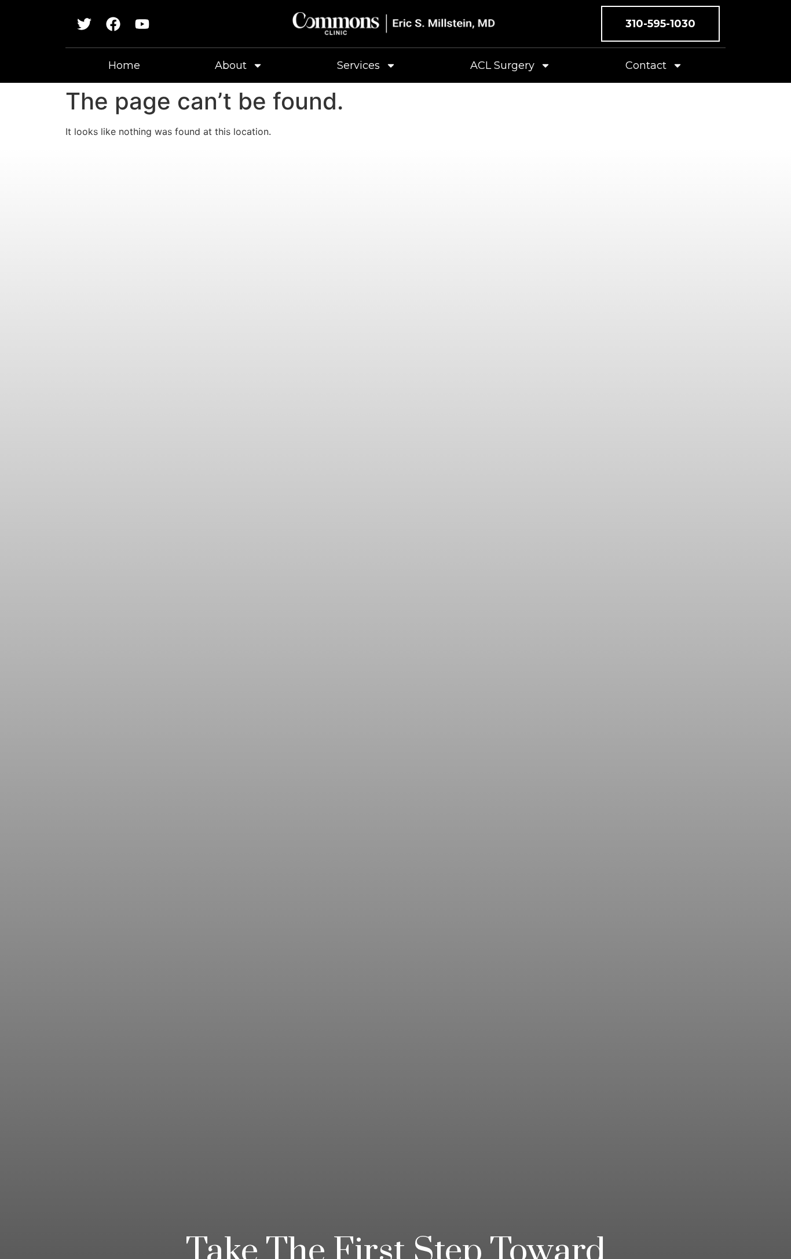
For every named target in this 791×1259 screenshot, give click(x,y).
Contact (646, 65)
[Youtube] (142, 24)
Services (358, 65)
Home (124, 65)
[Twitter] (84, 24)
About (231, 65)
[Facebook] (113, 24)
